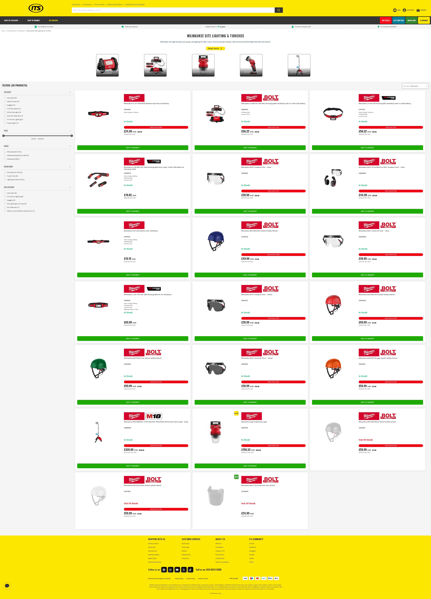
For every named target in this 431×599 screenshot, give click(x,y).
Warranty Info (186, 555)
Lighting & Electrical (15, 180)
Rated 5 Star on (211, 27)
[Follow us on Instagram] (170, 569)
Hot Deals (386, 20)
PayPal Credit (152, 558)
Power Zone (152, 547)
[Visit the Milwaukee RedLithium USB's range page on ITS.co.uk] (389, 98)
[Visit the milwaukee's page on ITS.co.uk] (135, 98)
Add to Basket (133, 148)
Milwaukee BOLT (14, 152)
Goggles (11, 105)
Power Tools (12, 176)
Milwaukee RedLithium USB (18, 155)
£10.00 (33, 139)
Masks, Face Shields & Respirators (21, 211)
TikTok (251, 562)
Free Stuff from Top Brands (135, 5)
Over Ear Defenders (15, 116)
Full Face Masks (14, 109)
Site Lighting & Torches (16, 204)
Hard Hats (12, 98)
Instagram (252, 551)
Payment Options (153, 555)
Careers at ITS (220, 551)
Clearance (424, 20)
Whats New (412, 20)
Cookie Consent (203, 578)
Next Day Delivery (131, 27)
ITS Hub (251, 543)
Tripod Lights (12, 123)
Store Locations (153, 543)
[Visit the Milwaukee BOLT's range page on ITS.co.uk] (272, 98)
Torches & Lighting (15, 119)
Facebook (252, 547)
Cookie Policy (220, 558)
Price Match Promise (45, 27)
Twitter (251, 558)
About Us (218, 543)
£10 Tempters (398, 20)
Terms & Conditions (222, 562)
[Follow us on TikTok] (190, 569)
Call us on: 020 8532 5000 (208, 569)
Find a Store (87, 5)
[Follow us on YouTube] (177, 569)
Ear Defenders (13, 207)
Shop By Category (11, 20)
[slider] (3, 136)
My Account (185, 543)
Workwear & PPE (14, 172)
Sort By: (406, 86)
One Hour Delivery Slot (303, 27)
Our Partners (219, 547)
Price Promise (99, 5)
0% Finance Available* (389, 27)
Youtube (252, 555)
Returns (184, 551)
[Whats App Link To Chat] (14, 584)
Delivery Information (114, 5)
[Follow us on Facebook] (164, 569)
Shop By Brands (33, 20)
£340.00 (41, 139)
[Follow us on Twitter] (184, 569)
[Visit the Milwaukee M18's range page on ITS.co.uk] (154, 416)
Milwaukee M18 (13, 159)
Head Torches (13, 101)
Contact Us (76, 5)
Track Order (185, 547)
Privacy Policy (220, 555)
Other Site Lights (14, 112)
